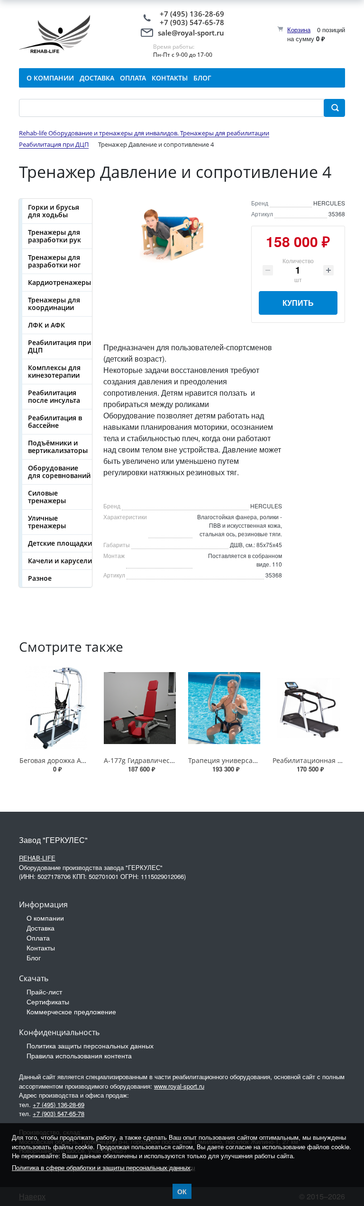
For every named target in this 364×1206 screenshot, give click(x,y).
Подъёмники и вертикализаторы (58, 446)
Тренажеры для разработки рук (54, 236)
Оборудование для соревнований (59, 471)
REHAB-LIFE (37, 857)
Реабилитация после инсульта (54, 396)
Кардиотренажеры (59, 282)
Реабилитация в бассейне (55, 421)
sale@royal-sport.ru (191, 32)
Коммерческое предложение (71, 1011)
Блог (34, 957)
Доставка (41, 927)
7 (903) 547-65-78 (194, 22)
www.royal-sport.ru (179, 1086)
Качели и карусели (60, 560)
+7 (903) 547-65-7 (57, 1113)
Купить (298, 302)
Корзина (298, 29)
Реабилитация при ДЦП (59, 346)
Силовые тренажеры (47, 496)
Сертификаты (48, 1001)
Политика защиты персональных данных (90, 1045)
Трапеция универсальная (230, 760)
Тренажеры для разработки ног (54, 261)
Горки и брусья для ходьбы (53, 211)
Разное (40, 578)
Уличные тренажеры (47, 522)
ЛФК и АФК (46, 324)
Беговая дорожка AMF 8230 (63, 760)
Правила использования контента (79, 1055)
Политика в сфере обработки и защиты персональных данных (101, 1167)
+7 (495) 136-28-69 (192, 13)
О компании (45, 917)
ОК (182, 1191)
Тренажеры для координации (54, 303)
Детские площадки (60, 543)
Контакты (41, 947)
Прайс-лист (44, 991)
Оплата (38, 937)
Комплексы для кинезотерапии (54, 371)
